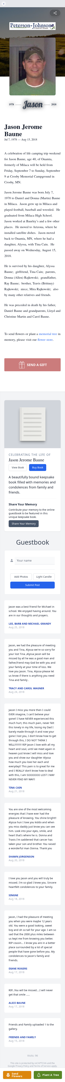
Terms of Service (42, 1066)
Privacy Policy (22, 1066)
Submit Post (32, 585)
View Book (18, 467)
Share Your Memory (24, 523)
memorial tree (48, 334)
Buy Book (37, 467)
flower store (45, 339)
